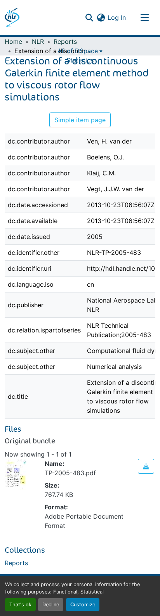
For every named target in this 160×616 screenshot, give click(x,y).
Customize (82, 604)
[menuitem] (80, 50)
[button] (12, 17)
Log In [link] (117, 17)
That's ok (20, 604)
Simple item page (80, 120)
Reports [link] (65, 41)
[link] (146, 466)
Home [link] (13, 41)
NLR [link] (38, 41)
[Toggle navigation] (144, 17)
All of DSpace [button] (77, 51)
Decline (50, 604)
